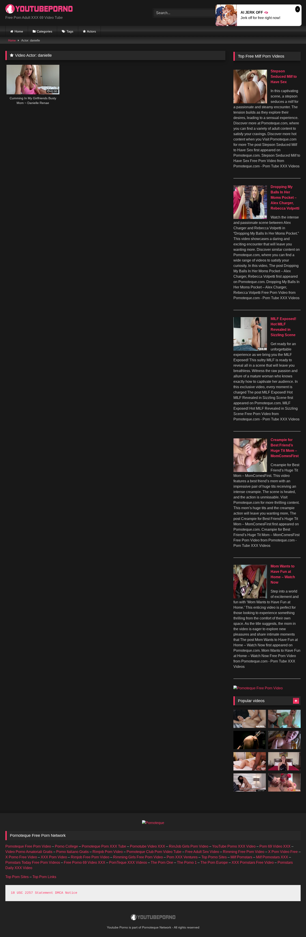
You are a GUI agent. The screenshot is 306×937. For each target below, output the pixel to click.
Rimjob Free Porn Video (90, 857)
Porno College (66, 846)
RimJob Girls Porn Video (188, 846)
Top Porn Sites (17, 877)
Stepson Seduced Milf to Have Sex (284, 76)
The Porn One (162, 862)
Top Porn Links (44, 877)
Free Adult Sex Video (202, 852)
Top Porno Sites (214, 857)
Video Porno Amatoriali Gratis (28, 852)
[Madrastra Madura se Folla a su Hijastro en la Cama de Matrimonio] (249, 719)
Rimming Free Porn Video (243, 852)
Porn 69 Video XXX (275, 846)
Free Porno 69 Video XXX (84, 862)
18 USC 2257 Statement (32, 893)
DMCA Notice (66, 893)
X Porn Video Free (283, 852)
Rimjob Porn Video (108, 852)
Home (19, 31)
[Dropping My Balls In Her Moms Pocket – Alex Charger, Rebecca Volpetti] (250, 218)
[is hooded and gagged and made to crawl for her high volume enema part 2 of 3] (249, 740)
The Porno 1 (187, 862)
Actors (91, 31)
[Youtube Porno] (39, 9)
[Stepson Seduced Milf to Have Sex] (250, 102)
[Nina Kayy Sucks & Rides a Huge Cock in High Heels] (249, 761)
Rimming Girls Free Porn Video (138, 857)
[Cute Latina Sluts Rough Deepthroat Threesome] (284, 782)
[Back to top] (292, 923)
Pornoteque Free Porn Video (28, 846)
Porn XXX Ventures (182, 857)
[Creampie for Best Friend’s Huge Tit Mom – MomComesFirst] (250, 471)
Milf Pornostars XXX (272, 857)
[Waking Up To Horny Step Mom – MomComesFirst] (284, 740)
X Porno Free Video (21, 857)
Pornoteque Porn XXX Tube (104, 846)
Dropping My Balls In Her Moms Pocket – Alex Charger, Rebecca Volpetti (285, 197)
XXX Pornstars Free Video (253, 862)
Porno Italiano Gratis (72, 852)
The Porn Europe (214, 862)
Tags (70, 31)
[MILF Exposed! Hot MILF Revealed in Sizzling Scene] (250, 349)
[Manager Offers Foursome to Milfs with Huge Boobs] (284, 719)
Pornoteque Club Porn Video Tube (154, 852)
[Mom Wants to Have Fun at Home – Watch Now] (250, 597)
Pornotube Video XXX (147, 846)
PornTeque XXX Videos (128, 862)
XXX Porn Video (54, 857)
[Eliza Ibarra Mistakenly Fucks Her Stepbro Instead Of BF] (249, 782)
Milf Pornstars (241, 857)
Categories (44, 31)
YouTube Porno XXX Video (234, 846)
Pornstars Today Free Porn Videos (32, 862)
